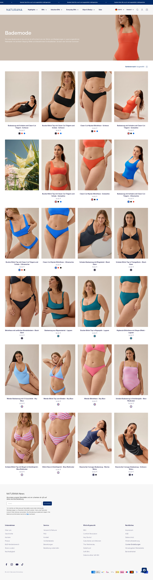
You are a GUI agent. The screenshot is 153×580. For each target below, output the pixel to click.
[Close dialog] (114, 268)
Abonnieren (96, 296)
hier (101, 310)
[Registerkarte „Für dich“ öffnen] (144, 570)
